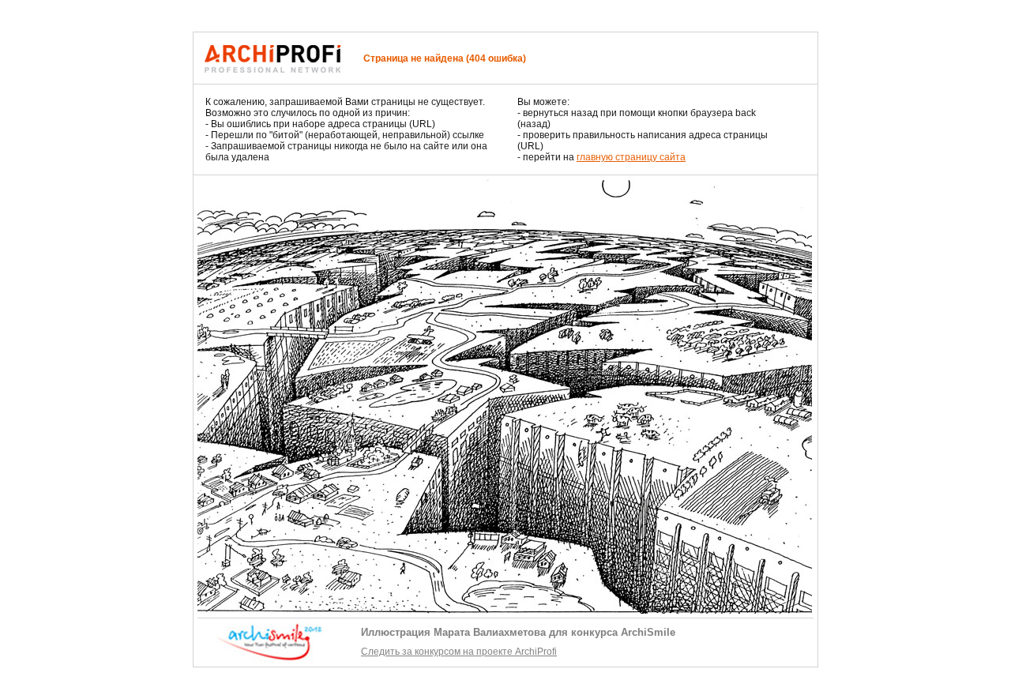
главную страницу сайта (631, 157)
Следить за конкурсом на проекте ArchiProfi (459, 651)
